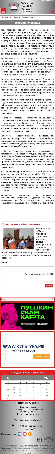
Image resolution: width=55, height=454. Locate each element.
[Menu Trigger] (3, 11)
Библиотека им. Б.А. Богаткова (27, 6)
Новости (15, 17)
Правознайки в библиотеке (21, 224)
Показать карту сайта (26, 403)
